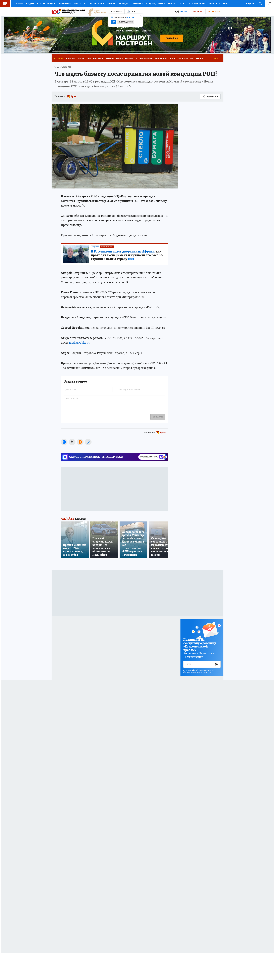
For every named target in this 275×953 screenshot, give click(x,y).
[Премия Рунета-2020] (95, 11)
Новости (70, 58)
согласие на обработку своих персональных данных (198, 671)
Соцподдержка (155, 3)
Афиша (199, 58)
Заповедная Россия (165, 58)
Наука (171, 3)
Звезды (123, 3)
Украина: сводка (114, 58)
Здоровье (137, 3)
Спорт (182, 3)
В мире (111, 3)
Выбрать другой (126, 22)
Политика (64, 3)
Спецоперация (46, 3)
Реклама (198, 11)
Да (114, 22)
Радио (183, 11)
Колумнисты (197, 3)
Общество (80, 3)
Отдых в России (144, 58)
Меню (5, 3)
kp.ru (73, 96)
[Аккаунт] (270, 3)
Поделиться (212, 96)
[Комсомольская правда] (68, 11)
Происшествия (218, 3)
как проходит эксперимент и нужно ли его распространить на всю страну (127, 255)
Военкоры (98, 58)
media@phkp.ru (79, 342)
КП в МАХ (129, 58)
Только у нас (84, 58)
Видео (30, 3)
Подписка (214, 11)
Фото (19, 3)
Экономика (97, 3)
